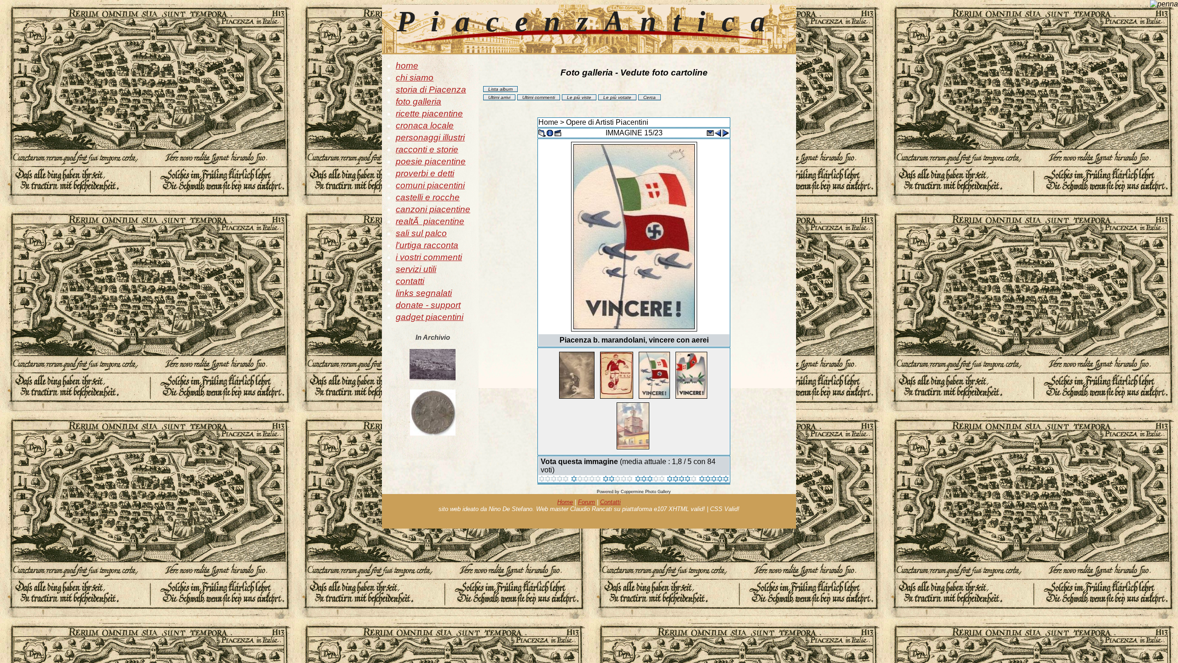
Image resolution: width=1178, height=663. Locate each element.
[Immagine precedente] (718, 132)
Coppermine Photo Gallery (646, 491)
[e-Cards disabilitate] (710, 132)
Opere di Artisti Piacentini (607, 122)
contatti (410, 281)
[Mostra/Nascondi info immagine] (550, 132)
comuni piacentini (430, 185)
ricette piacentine (429, 113)
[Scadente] (554, 479)
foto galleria (418, 101)
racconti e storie (427, 149)
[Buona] (650, 479)
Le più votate (617, 97)
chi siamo (414, 77)
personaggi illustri (430, 137)
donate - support (428, 305)
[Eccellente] (682, 479)
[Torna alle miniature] (542, 132)
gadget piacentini (429, 317)
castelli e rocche (428, 197)
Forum (586, 502)
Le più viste (579, 97)
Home (548, 122)
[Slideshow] (557, 132)
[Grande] (714, 479)
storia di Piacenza (431, 89)
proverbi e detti (425, 173)
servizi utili (416, 269)
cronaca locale (425, 125)
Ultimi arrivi (499, 97)
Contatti (610, 502)
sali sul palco (421, 233)
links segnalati (424, 293)
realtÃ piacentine (430, 221)
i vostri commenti (429, 257)
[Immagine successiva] (725, 132)
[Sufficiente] (618, 479)
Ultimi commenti (538, 97)
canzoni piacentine (433, 209)
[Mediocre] (586, 479)
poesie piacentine (431, 161)
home (407, 65)
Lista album (500, 89)
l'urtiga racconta (427, 245)
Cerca (649, 97)
